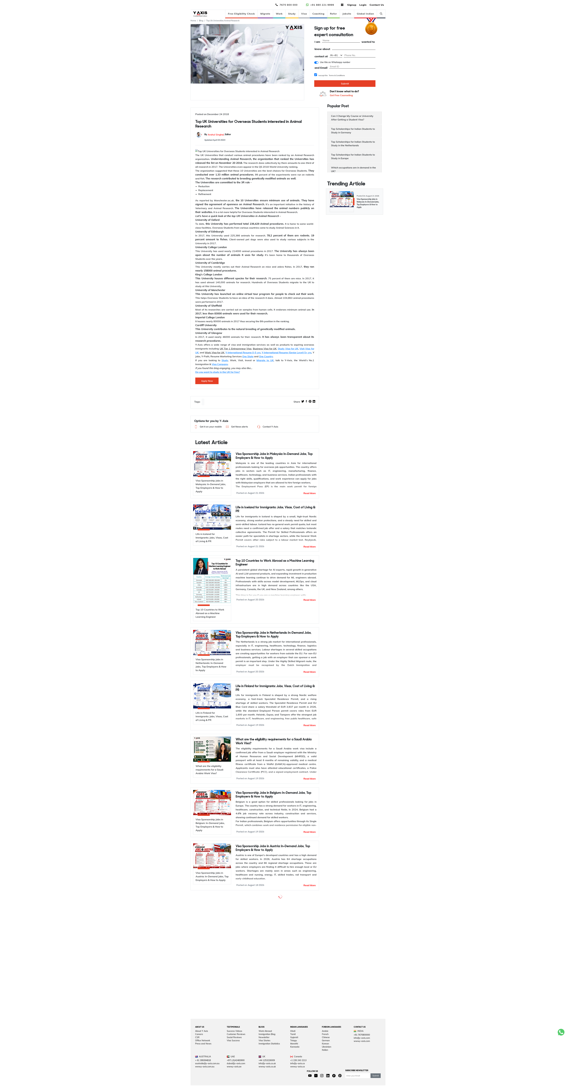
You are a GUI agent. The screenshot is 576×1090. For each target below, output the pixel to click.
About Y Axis (201, 1044)
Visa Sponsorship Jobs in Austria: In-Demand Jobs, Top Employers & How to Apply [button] (273, 848)
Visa (304, 13)
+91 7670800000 (362, 1048)
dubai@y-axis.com (236, 1076)
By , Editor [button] (217, 134)
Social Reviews (234, 1050)
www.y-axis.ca (297, 1079)
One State (248, 356)
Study (292, 13)
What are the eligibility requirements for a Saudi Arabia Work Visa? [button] (274, 741)
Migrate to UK (265, 360)
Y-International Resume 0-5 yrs (242, 352)
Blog (201, 20)
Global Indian (365, 13)
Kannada (294, 1060)
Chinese (326, 1050)
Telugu (293, 1053)
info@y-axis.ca (297, 1076)
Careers (199, 1047)
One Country (266, 356)
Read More (309, 493)
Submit (345, 83)
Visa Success (233, 1053)
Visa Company (220, 364)
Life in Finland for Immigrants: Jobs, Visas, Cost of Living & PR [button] (275, 688)
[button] (207, 427)
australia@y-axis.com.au (207, 1076)
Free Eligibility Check (241, 13)
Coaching (318, 13)
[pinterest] (310, 401)
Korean (325, 1056)
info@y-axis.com (362, 1051)
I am (317, 41)
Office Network (202, 1053)
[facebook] (306, 401)
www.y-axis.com (362, 1054)
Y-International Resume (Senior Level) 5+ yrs (287, 352)
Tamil (293, 1047)
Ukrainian (326, 1060)
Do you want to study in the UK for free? (217, 371)
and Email (321, 67)
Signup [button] (351, 4)
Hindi (292, 1044)
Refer (333, 13)
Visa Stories (264, 1053)
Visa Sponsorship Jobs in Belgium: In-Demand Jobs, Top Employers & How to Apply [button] (273, 794)
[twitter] (302, 401)
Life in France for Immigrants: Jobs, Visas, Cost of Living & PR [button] (275, 973)
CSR (197, 1050)
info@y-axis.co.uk (267, 1076)
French (325, 1047)
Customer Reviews (236, 1047)
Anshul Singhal (216, 134)
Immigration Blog (267, 1047)
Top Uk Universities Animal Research (223, 20)
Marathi (294, 1056)
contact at (321, 56)
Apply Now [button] (207, 380)
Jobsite (346, 13)
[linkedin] (314, 401)
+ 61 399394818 (203, 1073)
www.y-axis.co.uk (267, 1079)
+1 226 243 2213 (298, 1073)
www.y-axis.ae (234, 1079)
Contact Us (377, 4)
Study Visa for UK (288, 348)
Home (193, 20)
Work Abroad (265, 1044)
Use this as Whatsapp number (335, 62)
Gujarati (294, 1050)
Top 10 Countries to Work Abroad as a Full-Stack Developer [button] (269, 901)
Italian (325, 1063)
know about (322, 49)
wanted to (368, 41)
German (326, 1053)
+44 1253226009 (267, 1073)
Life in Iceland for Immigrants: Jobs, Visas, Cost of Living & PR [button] (275, 509)
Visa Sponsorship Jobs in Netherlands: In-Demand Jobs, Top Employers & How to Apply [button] (273, 634)
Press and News (203, 1056)
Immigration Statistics (269, 1056)
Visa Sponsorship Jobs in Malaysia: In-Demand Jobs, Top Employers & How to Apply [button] (274, 456)
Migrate (265, 13)
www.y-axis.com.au (204, 1079)
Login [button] (363, 4)
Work (279, 13)
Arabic (325, 1044)
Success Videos (234, 1044)
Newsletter (264, 1050)
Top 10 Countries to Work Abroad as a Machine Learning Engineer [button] (275, 562)
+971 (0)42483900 (235, 1073)
